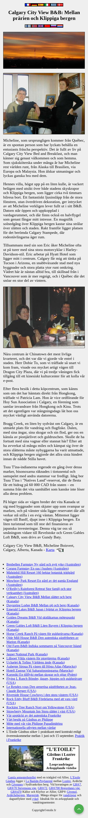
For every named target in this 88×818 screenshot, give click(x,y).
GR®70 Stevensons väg (21, 788)
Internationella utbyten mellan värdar (31, 728)
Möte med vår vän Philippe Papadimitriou (34, 724)
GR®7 (77, 784)
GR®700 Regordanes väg (64, 788)
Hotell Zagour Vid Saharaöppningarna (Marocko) (39, 670)
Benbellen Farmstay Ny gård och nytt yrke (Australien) (43, 564)
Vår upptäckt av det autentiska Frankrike (33, 715)
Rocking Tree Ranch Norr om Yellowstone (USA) (40, 707)
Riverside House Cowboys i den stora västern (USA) (42, 695)
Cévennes (17, 784)
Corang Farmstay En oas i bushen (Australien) (37, 568)
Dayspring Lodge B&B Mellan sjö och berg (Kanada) (42, 605)
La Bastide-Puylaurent (39, 781)
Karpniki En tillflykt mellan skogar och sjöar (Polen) (41, 675)
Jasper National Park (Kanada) (27, 654)
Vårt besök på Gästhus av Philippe (29, 719)
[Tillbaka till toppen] (79, 809)
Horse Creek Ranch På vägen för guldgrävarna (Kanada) (44, 634)
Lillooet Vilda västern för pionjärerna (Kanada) (38, 658)
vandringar (69, 795)
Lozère (66, 781)
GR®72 (42, 788)
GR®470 (16, 791)
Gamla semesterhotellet (22, 777)
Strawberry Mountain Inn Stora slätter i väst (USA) (40, 711)
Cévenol (72, 791)
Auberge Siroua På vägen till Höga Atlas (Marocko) (41, 666)
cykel (35, 798)
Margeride (32, 795)
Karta (50, 550)
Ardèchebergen (16, 795)
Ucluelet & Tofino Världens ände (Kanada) (35, 662)
